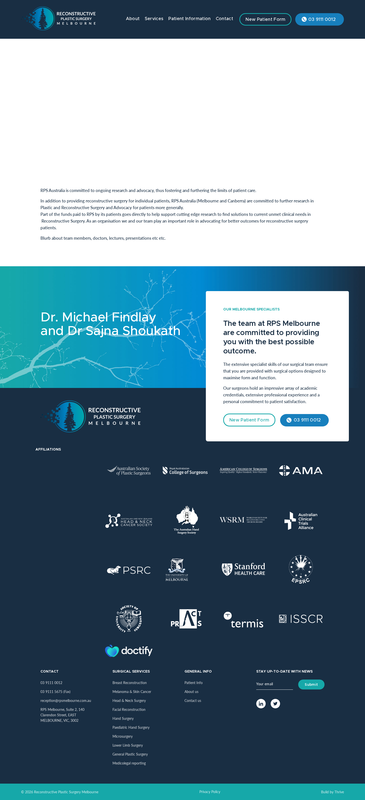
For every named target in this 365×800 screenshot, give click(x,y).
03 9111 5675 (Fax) (55, 691)
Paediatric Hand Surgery (130, 727)
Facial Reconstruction (129, 709)
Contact (224, 19)
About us (191, 691)
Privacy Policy (209, 791)
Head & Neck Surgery (129, 700)
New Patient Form (265, 19)
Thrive (339, 791)
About (133, 19)
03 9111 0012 (322, 19)
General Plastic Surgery (130, 754)
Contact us (192, 700)
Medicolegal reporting (129, 763)
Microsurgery (122, 736)
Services (154, 19)
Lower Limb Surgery (127, 745)
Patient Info (193, 682)
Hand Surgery (123, 718)
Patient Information (189, 19)
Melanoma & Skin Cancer (131, 691)
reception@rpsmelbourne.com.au (65, 700)
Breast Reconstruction (129, 682)
